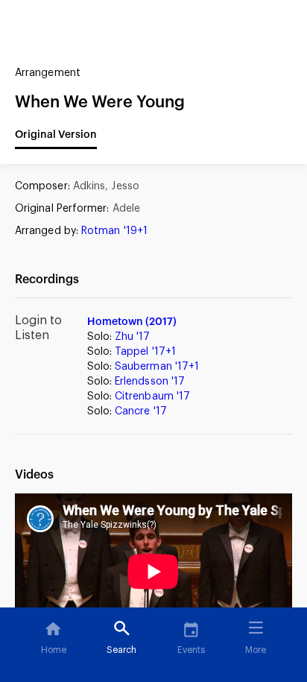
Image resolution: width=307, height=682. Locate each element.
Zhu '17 (133, 337)
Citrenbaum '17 (152, 396)
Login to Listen (38, 328)
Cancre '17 (141, 411)
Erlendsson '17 (150, 381)
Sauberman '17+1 (157, 366)
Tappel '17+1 (145, 352)
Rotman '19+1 (114, 231)
